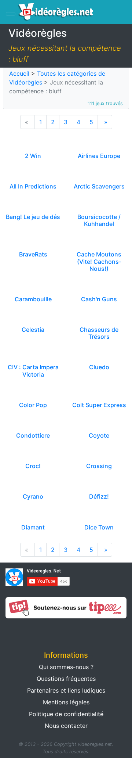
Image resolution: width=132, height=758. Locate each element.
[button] (33, 632)
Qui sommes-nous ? (66, 667)
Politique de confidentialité (66, 714)
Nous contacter (66, 725)
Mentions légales (66, 702)
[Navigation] (10, 14)
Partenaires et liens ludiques (66, 690)
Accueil (19, 73)
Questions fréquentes (66, 678)
